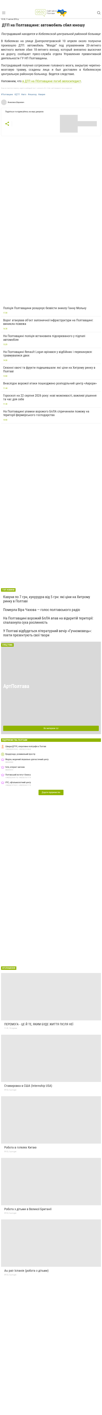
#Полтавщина (7, 94)
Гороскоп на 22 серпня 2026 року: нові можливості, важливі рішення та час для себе (50, 397)
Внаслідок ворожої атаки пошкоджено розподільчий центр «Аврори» (50, 383)
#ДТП (17, 94)
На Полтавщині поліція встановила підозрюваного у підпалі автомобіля (44, 338)
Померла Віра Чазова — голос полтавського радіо (41, 610)
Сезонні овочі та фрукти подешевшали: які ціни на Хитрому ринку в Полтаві (49, 369)
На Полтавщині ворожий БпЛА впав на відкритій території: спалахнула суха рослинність (48, 620)
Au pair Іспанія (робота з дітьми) (26, 1270)
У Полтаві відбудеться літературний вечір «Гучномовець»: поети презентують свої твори (47, 633)
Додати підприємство (51, 792)
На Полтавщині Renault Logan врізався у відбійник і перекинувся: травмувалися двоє (47, 353)
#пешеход (32, 94)
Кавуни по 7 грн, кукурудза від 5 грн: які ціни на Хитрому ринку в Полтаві (46, 599)
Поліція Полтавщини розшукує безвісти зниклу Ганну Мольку (44, 308)
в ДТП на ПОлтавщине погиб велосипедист (51, 81)
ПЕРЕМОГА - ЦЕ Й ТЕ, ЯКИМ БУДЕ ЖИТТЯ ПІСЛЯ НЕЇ (38, 1024)
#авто (23, 94)
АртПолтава (16, 686)
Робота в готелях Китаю (20, 1147)
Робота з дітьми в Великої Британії (27, 1209)
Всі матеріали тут (51, 728)
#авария (41, 94)
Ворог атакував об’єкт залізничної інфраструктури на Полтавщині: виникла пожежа (48, 322)
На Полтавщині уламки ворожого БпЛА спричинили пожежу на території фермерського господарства (46, 413)
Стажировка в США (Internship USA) (28, 1086)
